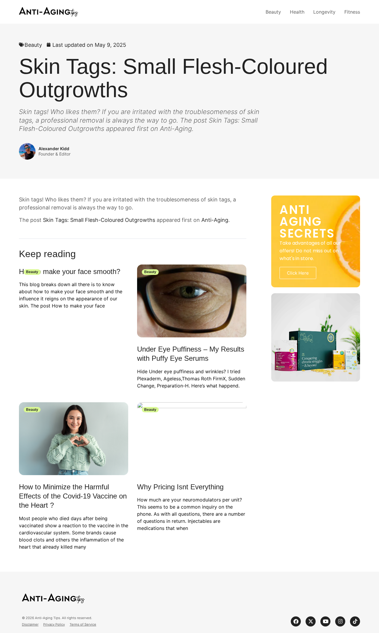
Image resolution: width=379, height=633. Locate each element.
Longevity (324, 12)
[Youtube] (325, 621)
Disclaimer (30, 624)
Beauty (273, 12)
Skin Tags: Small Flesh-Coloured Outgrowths (99, 220)
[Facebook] (296, 621)
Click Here (298, 273)
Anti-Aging (214, 220)
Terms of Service (83, 624)
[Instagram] (340, 621)
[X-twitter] (311, 621)
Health (297, 12)
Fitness (352, 12)
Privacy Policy (54, 624)
